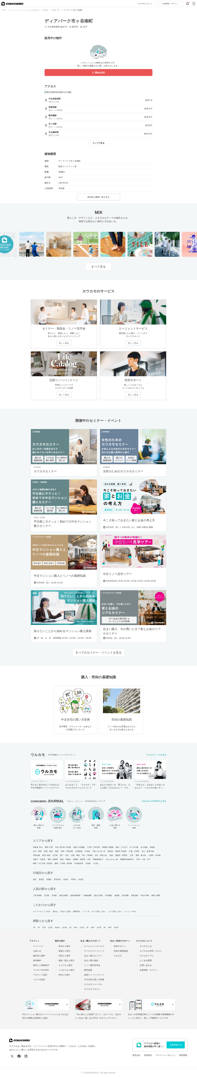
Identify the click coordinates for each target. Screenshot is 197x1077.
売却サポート (120, 946)
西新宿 (110, 851)
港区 (34, 879)
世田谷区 (57, 879)
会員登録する (176, 1045)
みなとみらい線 (112, 859)
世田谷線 (36, 855)
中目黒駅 (108, 895)
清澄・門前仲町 (67, 851)
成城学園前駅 (75, 895)
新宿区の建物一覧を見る (98, 197)
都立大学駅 (98, 895)
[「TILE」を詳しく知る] (131, 244)
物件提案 (88, 970)
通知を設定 (100, 72)
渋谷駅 (54, 895)
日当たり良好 (65, 911)
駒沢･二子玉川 (121, 847)
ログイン (170, 4)
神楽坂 (152, 847)
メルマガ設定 (39, 979)
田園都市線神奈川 (127, 859)
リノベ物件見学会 (92, 965)
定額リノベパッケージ (94, 975)
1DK (44, 928)
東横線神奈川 (98, 859)
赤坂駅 (117, 895)
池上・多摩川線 (148, 851)
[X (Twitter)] (12, 1056)
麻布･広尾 (49, 847)
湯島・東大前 (141, 855)
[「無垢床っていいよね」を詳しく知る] (104, 244)
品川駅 (46, 895)
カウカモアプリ (147, 956)
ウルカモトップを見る (156, 755)
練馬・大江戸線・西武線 (42, 863)
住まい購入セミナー (93, 956)
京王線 (55, 855)
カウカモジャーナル (93, 984)
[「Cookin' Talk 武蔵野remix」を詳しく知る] (50, 244)
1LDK (50, 928)
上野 (131, 855)
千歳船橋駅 (87, 895)
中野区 (73, 879)
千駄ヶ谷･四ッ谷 (98, 851)
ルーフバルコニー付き (41, 911)
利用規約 (148, 1055)
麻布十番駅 (155, 895)
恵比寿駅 (125, 895)
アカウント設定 (40, 975)
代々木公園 (134, 847)
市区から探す (65, 956)
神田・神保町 (53, 859)
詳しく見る (64, 343)
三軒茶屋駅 (37, 895)
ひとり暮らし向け (99, 911)
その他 (95, 863)
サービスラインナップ (94, 951)
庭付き (55, 911)
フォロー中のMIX (41, 970)
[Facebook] (19, 1056)
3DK (92, 928)
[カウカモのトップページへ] (12, 3)
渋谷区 (65, 879)
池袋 (111, 855)
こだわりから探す (67, 970)
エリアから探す (66, 965)
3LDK (99, 928)
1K (39, 928)
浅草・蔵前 (75, 855)
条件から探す (65, 946)
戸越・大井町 (134, 851)
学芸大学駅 (144, 895)
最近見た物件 (39, 956)
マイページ (38, 946)
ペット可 (85, 911)
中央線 (87, 851)
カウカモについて (145, 4)
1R (34, 928)
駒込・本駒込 (65, 859)
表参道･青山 (38, 847)
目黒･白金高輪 (79, 847)
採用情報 (183, 1055)
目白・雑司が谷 (101, 855)
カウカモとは (146, 946)
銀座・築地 (48, 851)
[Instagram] (26, 1056)
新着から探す (65, 951)
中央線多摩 (78, 863)
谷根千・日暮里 (39, 859)
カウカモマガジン (92, 989)
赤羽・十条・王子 (143, 859)
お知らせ (37, 951)
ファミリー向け (130, 911)
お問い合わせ (146, 965)
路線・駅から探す (67, 960)
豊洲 (57, 851)
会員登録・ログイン (149, 970)
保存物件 (37, 960)
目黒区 (49, 879)
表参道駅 (134, 895)
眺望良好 (76, 911)
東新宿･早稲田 (121, 851)
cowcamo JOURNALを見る (154, 801)
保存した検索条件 (41, 965)
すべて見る (98, 266)
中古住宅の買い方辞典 (94, 979)
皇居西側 (78, 851)
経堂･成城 (46, 855)
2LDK (82, 928)
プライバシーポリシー (165, 1055)
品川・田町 (37, 851)
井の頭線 (144, 847)
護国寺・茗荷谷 (121, 855)
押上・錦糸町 (87, 855)
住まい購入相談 (91, 960)
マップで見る (98, 143)
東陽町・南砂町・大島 (82, 859)
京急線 (88, 863)
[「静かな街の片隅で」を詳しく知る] (158, 244)
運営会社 (136, 1055)
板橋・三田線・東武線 (63, 863)
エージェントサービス (94, 946)
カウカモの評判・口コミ (151, 951)
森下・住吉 (64, 855)
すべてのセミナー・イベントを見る (98, 652)
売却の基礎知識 (121, 951)
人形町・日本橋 (154, 855)
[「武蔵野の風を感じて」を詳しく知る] (23, 244)
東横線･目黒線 (108, 847)
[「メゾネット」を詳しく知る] (77, 244)
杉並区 (81, 879)
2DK (75, 928)
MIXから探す (64, 975)
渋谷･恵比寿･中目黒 (63, 847)
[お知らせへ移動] (187, 3)
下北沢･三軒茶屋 (93, 847)
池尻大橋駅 (63, 895)
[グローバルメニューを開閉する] (194, 3)
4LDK (116, 928)
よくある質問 (146, 960)
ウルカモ (118, 956)
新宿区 (41, 879)
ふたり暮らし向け (115, 911)
